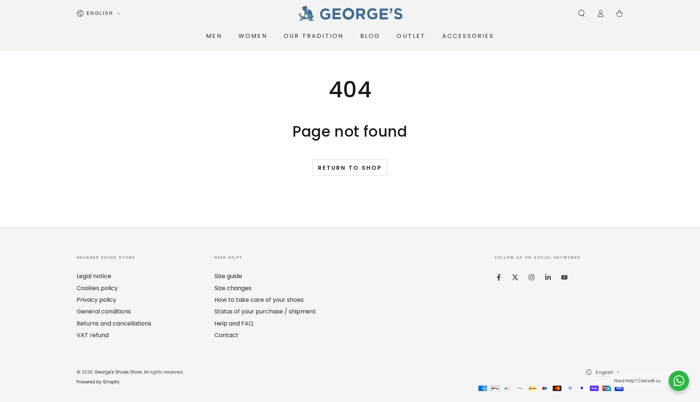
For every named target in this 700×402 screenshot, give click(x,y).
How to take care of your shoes (259, 300)
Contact (226, 335)
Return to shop (350, 168)
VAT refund (93, 335)
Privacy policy (96, 300)
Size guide (228, 276)
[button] (581, 13)
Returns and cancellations (114, 323)
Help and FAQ (233, 323)
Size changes (233, 288)
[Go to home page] (350, 13)
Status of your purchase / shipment (265, 311)
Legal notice (94, 276)
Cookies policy (97, 288)
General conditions (104, 311)
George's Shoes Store (117, 372)
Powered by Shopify (98, 382)
